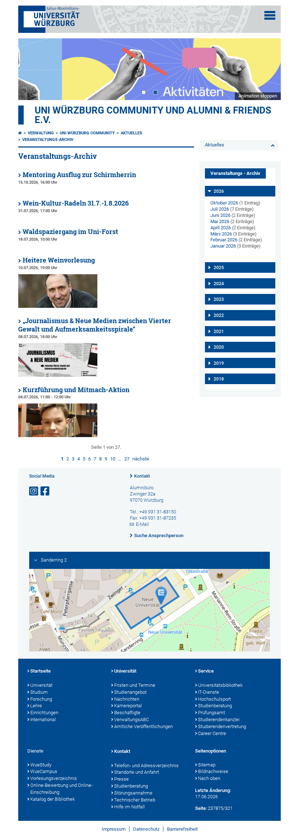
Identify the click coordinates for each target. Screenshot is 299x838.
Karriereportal (128, 705)
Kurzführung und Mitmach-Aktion (76, 390)
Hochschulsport (214, 699)
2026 (219, 191)
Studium (39, 692)
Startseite (40, 671)
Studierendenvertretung (222, 726)
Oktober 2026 (224, 203)
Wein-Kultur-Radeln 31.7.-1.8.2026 (76, 203)
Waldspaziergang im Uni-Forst (70, 231)
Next (268, 69)
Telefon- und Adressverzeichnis (146, 765)
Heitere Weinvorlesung (59, 260)
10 (112, 459)
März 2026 (221, 234)
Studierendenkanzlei (219, 719)
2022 (219, 315)
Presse (121, 779)
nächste (140, 459)
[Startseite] (20, 133)
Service (206, 671)
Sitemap (206, 765)
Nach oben (209, 778)
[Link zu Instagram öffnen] (34, 491)
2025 (219, 267)
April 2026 (220, 227)
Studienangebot (130, 692)
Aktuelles (131, 133)
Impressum (113, 829)
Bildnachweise (213, 771)
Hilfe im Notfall (129, 807)
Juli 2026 (219, 209)
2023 (219, 299)
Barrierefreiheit (182, 829)
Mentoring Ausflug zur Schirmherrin (79, 175)
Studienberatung (215, 705)
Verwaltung (41, 133)
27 (126, 459)
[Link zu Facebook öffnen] (45, 491)
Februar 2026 (223, 239)
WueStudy (40, 765)
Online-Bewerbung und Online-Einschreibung (61, 788)
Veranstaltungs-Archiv (47, 139)
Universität (41, 685)
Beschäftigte (127, 712)
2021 (219, 331)
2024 (219, 283)
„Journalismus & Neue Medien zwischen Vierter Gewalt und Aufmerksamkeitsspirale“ (94, 325)
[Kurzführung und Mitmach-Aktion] (57, 435)
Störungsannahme (133, 793)
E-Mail (142, 524)
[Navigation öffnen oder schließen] (269, 15)
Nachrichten (126, 699)
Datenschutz (146, 829)
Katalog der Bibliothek (52, 799)
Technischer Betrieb (134, 800)
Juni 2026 (220, 215)
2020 (219, 347)
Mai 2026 (219, 221)
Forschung (41, 699)
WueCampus (43, 771)
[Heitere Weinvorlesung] (57, 306)
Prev (31, 69)
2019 (219, 363)
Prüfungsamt (211, 712)
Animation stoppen (257, 96)
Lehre (36, 705)
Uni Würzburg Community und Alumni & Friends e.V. (153, 115)
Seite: (201, 808)
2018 (219, 379)
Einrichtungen (44, 712)
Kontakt (142, 476)
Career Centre (212, 733)
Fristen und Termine (134, 685)
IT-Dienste (208, 692)
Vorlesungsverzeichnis (53, 778)
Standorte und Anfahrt (136, 772)
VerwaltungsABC (131, 719)
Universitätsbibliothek (220, 685)
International (43, 719)
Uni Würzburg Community (87, 133)
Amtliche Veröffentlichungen (143, 726)
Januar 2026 (223, 246)
